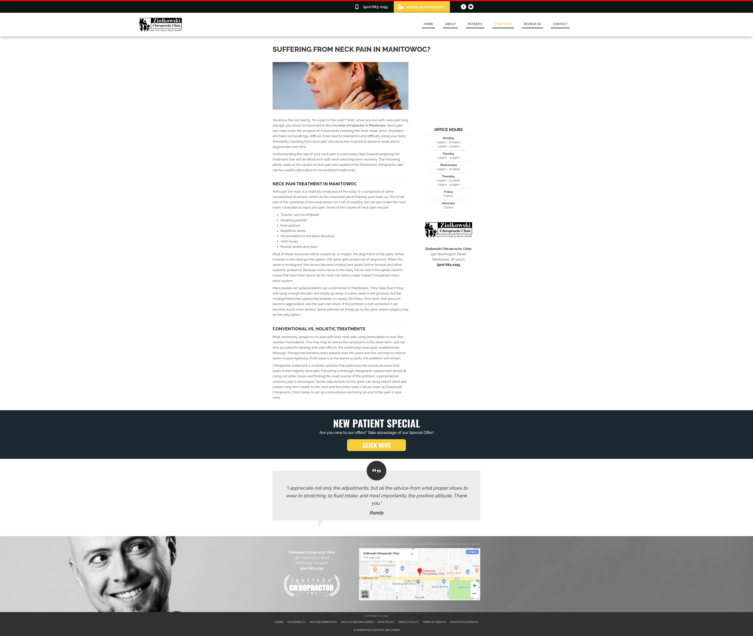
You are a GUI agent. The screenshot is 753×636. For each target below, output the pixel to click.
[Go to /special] (422, 6)
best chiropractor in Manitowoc (362, 125)
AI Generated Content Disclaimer (377, 630)
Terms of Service (434, 622)
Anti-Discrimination (323, 622)
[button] (376, 445)
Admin (279, 622)
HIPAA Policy (385, 622)
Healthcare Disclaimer (357, 622)
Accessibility (296, 622)
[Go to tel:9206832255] (372, 7)
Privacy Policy (408, 622)
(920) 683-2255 (448, 265)
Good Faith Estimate (464, 622)
